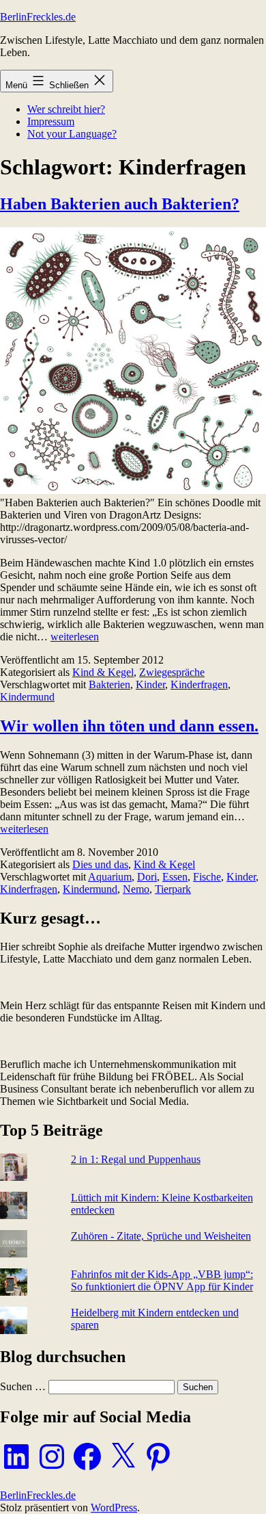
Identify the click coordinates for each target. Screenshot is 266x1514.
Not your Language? (72, 134)
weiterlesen (74, 636)
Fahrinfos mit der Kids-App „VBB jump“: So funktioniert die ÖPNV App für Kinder (162, 1280)
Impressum (50, 121)
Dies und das (100, 864)
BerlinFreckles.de (38, 17)
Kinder (150, 684)
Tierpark (173, 889)
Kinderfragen (199, 684)
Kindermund (27, 697)
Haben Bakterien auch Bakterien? (119, 204)
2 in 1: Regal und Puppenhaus (136, 1159)
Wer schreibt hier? (66, 109)
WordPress (114, 1507)
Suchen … (23, 1386)
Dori (147, 877)
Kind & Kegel (103, 672)
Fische (207, 877)
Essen (175, 877)
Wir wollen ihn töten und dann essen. (129, 726)
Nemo (136, 889)
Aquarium (110, 877)
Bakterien (109, 684)
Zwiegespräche (172, 672)
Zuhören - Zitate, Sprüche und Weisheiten (161, 1236)
